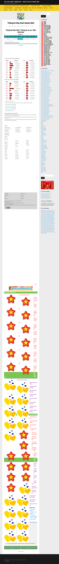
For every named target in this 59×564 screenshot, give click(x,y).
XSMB (30, 7)
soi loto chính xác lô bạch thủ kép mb (46, 87)
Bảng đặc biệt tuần (51, 217)
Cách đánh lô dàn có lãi (51, 218)
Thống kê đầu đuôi (21, 543)
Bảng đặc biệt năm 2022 (44, 217)
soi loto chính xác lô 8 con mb (45, 85)
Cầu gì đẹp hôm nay (18, 7)
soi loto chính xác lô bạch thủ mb (45, 88)
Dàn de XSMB (52, 221)
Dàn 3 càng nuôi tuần (49, 219)
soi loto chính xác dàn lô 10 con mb (46, 198)
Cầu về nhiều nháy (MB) (48, 44)
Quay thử (42, 166)
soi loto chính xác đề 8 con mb (45, 77)
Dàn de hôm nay (47, 221)
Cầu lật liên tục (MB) (48, 42)
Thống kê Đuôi (46, 51)
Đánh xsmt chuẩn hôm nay (47, 5)
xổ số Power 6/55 (47, 32)
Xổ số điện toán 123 (48, 38)
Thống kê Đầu (46, 50)
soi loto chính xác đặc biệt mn (45, 112)
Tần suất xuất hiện (47, 55)
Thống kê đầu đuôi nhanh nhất (30, 543)
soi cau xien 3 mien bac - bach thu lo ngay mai (16, 26)
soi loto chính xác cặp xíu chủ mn (45, 111)
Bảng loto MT (43, 165)
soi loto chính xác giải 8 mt (45, 102)
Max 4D (45, 34)
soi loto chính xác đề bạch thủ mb (46, 79)
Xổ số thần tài (46, 39)
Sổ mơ (45, 65)
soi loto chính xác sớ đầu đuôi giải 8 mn (46, 115)
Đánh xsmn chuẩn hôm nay (8, 7)
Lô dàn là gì (43, 228)
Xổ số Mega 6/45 (43, 133)
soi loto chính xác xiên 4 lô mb (45, 96)
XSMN (32, 7)
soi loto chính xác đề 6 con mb (45, 76)
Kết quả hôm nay (40, 7)
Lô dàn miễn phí (48, 228)
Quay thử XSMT (47, 63)
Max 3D (45, 33)
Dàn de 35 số (43, 221)
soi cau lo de (34, 522)
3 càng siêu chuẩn (49, 211)
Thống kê (45, 36)
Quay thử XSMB (47, 60)
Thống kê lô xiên (47, 47)
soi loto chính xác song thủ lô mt (45, 106)
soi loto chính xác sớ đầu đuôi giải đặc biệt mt (47, 105)
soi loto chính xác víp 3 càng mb (45, 93)
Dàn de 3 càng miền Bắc (44, 220)
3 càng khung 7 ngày (44, 210)
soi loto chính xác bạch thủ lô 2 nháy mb (46, 89)
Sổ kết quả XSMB (47, 26)
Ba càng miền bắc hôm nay (47, 212)
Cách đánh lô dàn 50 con (44, 218)
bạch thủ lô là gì (52, 213)
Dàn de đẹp (51, 222)
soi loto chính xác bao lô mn (45, 110)
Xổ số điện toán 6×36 (44, 140)
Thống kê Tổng (47, 53)
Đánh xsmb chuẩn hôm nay (24, 5)
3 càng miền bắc (49, 210)
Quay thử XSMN (47, 62)
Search (43, 16)
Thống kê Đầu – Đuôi (48, 52)
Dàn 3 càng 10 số (43, 219)
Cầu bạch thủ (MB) (47, 40)
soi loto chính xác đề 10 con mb (45, 78)
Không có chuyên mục (47, 227)
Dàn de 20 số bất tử (51, 220)
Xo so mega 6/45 (47, 31)
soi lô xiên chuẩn (46, 230)
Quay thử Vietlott (47, 64)
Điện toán (42, 139)
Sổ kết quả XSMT (47, 29)
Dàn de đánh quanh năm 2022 (45, 222)
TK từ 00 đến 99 (47, 56)
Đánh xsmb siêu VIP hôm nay (35, 5)
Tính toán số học (25, 7)
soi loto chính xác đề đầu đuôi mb (46, 80)
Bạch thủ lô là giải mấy (47, 213)
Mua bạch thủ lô (52, 228)
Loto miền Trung (47, 59)
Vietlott (51, 7)
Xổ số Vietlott (43, 132)
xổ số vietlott (46, 30)
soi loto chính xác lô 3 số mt (45, 103)
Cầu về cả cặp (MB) (47, 43)
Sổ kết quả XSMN (47, 27)
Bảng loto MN (43, 164)
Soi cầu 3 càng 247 (43, 229)
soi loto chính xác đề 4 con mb (45, 75)
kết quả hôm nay (47, 25)
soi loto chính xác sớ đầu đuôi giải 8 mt (46, 104)
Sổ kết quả (45, 7)
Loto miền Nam (47, 58)
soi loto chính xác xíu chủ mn (45, 119)
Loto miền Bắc (46, 57)
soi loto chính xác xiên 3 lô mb (45, 95)
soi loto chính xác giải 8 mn (45, 113)
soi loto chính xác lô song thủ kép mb (46, 193)
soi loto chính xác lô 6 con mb (45, 84)
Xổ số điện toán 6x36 (48, 37)
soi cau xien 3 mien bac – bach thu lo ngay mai (21, 2)
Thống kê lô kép (47, 49)
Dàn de (53, 219)
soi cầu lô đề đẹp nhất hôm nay (11, 543)
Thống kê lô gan (47, 46)
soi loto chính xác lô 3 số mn (45, 114)
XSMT (35, 7)
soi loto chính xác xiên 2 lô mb (45, 94)
